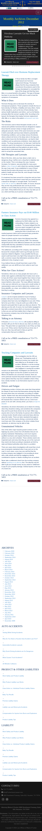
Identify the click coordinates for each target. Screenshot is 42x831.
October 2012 (9, 599)
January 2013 (9, 593)
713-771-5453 (7, 792)
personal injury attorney (16, 325)
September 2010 (10, 620)
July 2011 (8, 616)
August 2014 (9, 562)
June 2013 (8, 589)
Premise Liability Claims (10, 704)
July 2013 (8, 587)
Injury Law (15, 62)
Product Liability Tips (9, 723)
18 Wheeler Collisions (10, 667)
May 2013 (8, 591)
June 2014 (8, 566)
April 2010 (8, 622)
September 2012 (10, 601)
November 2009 (10, 624)
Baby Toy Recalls (8, 698)
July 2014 (8, 564)
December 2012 (10, 595)
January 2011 (9, 618)
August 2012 (9, 603)
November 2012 (10, 597)
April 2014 (8, 571)
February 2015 (9, 556)
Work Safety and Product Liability (13, 679)
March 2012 (8, 614)
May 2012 (8, 609)
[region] (21, 4)
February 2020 (9, 554)
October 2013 (9, 581)
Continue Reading (31, 62)
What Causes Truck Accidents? (13, 660)
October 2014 (9, 558)
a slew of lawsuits (11, 169)
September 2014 (10, 560)
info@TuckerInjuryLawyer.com (13, 795)
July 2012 (8, 605)
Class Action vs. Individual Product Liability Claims (19, 691)
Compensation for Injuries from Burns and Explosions (20, 716)
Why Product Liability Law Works (13, 685)
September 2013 (10, 583)
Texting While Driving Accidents (13, 635)
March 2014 (8, 573)
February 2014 (9, 575)
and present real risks (31, 121)
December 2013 (10, 577)
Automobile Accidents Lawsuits (12, 648)
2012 (19, 26)
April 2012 (8, 612)
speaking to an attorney (14, 465)
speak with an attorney (9, 186)
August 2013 (9, 585)
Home (15, 26)
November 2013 (10, 579)
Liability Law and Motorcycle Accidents (15, 710)
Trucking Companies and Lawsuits (17, 356)
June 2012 (8, 607)
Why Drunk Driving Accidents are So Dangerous (18, 654)
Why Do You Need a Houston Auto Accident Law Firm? (20, 642)
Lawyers (4, 300)
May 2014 (8, 569)
